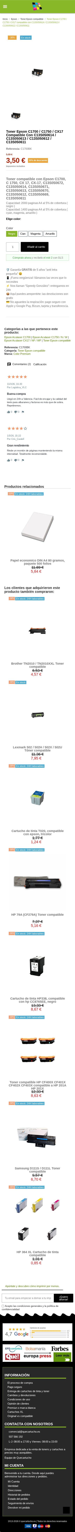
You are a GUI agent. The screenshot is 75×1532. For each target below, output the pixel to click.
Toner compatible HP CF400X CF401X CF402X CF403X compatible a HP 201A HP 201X (37, 1085)
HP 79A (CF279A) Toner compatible (37, 914)
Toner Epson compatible (57, 340)
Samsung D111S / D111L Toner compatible (37, 1170)
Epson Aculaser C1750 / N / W (50, 337)
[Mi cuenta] (64, 6)
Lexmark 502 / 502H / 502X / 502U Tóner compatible (37, 749)
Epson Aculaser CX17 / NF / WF (22, 340)
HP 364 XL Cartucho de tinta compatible (38, 1253)
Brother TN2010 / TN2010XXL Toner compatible (37, 665)
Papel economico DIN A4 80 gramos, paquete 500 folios (37, 562)
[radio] (11, 234)
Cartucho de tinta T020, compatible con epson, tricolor (38, 832)
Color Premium (22, 353)
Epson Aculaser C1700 (17, 337)
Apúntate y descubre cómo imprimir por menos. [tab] (32, 1286)
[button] (5, 6)
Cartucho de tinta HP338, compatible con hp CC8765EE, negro (37, 1000)
